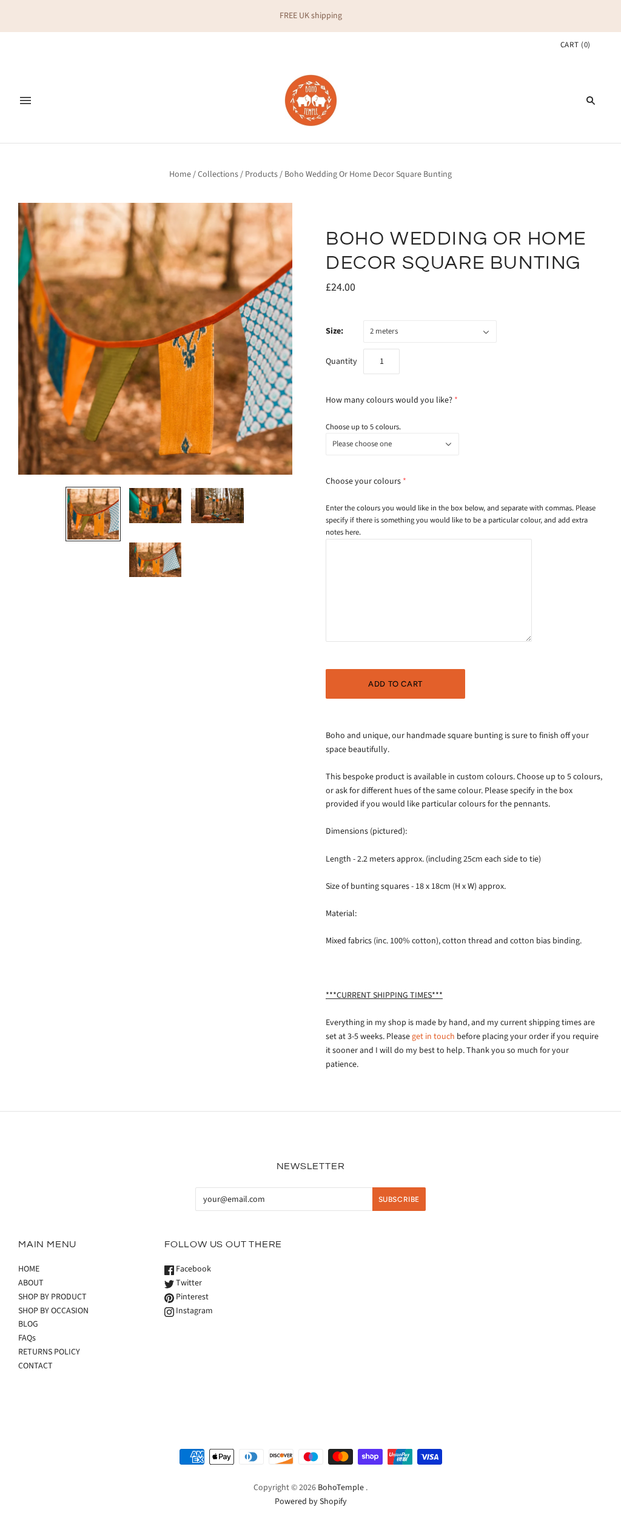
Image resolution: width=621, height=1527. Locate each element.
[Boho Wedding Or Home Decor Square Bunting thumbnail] (92, 514)
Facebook (192, 1269)
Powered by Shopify (311, 1502)
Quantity (341, 361)
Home (180, 174)
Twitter (188, 1283)
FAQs (27, 1338)
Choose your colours (363, 481)
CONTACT (35, 1366)
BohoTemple (341, 1488)
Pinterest (191, 1297)
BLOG (28, 1324)
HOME (28, 1269)
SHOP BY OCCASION (53, 1311)
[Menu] (25, 100)
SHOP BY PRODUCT (52, 1297)
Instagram (193, 1311)
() (575, 44)
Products (261, 174)
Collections (218, 174)
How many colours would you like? (389, 400)
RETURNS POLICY (49, 1352)
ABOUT (31, 1283)
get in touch (433, 1037)
